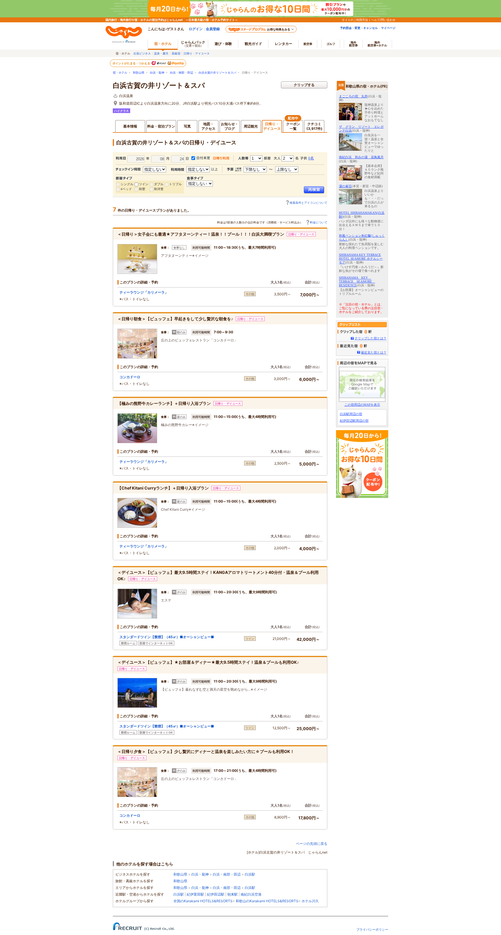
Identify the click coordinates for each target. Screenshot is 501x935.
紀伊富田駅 (195, 894)
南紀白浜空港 (251, 894)
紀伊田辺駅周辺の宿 (354, 420)
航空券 (308, 44)
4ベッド (126, 189)
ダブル (159, 184)
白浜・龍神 (157, 72)
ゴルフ (330, 44)
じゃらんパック (193, 43)
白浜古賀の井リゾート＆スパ (217, 72)
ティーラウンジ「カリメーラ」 (143, 292)
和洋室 (159, 189)
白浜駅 (250, 874)
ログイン (196, 29)
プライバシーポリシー (372, 929)
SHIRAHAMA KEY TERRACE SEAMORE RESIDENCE (357, 281)
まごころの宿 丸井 (353, 96)
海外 (353, 44)
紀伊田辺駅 (215, 894)
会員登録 (213, 29)
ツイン (143, 184)
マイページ (388, 28)
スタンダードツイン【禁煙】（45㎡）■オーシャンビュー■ (166, 637)
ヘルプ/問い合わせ (383, 19)
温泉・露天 (161, 53)
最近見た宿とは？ (373, 352)
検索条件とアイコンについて (308, 202)
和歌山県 (138, 72)
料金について (318, 222)
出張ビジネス (142, 53)
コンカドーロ (129, 377)
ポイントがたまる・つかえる (131, 63)
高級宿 (176, 53)
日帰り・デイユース (197, 53)
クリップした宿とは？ (370, 338)
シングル (127, 184)
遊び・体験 (223, 43)
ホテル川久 (310, 901)
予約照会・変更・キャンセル (359, 28)
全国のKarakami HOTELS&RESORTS (203, 901)
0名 (311, 158)
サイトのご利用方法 (355, 19)
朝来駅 (232, 894)
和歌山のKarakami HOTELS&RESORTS (267, 901)
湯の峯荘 (345, 186)
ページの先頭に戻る (311, 843)
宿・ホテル (120, 72)
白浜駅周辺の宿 (351, 414)
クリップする (304, 85)
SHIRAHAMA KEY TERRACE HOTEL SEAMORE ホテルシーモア (361, 258)
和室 (142, 189)
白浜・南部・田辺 (181, 72)
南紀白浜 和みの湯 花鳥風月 (361, 157)
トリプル (175, 184)
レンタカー (283, 43)
